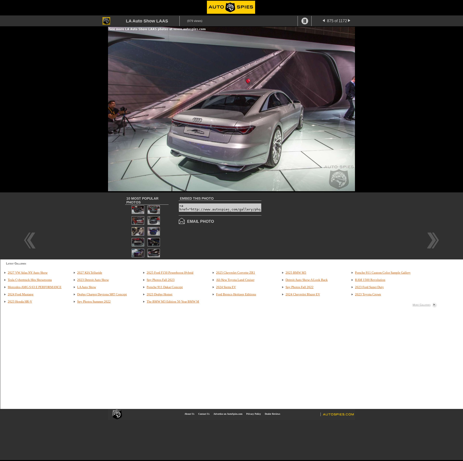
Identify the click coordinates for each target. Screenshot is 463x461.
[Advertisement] (302, 225)
